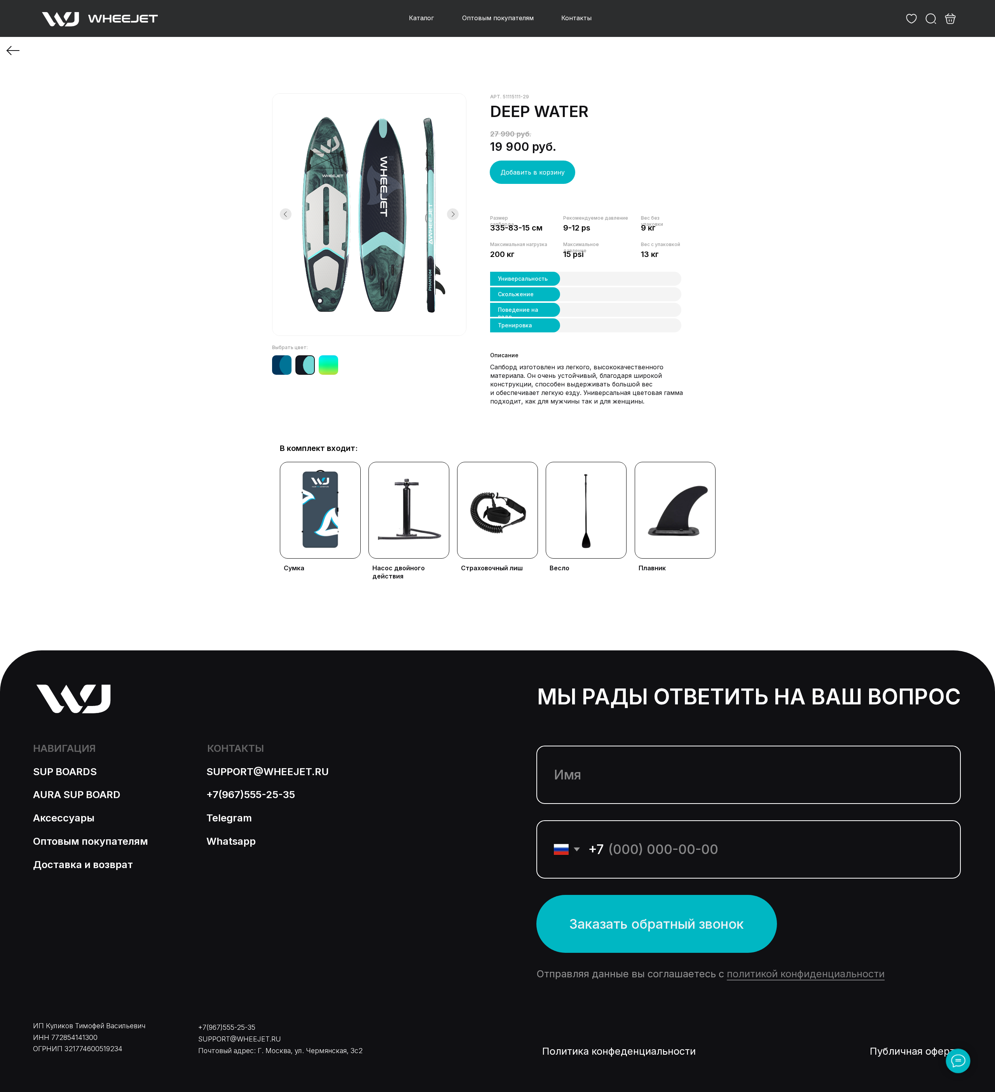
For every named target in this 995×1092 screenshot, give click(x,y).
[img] (911, 18)
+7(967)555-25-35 (250, 794)
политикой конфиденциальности (806, 974)
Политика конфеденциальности (619, 1051)
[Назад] (13, 50)
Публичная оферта (915, 1051)
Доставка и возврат (83, 864)
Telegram (229, 818)
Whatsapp (231, 841)
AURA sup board (76, 794)
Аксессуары (63, 818)
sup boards (65, 771)
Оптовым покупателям (90, 841)
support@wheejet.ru (267, 771)
